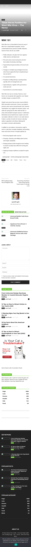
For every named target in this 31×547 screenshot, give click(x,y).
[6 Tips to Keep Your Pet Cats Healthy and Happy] (6, 488)
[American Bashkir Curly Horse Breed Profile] (6, 218)
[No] (29, 542)
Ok (16, 544)
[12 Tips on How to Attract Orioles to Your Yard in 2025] (6, 448)
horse (7, 160)
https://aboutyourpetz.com (15, 204)
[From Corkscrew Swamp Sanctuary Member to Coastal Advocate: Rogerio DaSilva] (6, 440)
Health (3, 317)
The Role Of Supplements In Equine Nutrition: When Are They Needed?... (19, 471)
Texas (20, 160)
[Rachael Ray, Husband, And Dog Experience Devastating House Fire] (6, 480)
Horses (7, 6)
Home (2, 6)
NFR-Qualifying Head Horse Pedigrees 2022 (7, 181)
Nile (11, 160)
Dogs (12, 482)
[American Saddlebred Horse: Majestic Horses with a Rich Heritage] (6, 233)
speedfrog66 (6, 30)
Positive (16, 160)
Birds (3, 299)
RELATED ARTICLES (8, 212)
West (3, 161)
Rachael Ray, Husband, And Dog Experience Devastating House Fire (20, 479)
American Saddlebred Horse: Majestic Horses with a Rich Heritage (19, 233)
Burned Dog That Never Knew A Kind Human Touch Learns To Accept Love (23, 183)
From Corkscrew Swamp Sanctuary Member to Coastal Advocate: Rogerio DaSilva (15, 295)
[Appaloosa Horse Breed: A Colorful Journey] (6, 226)
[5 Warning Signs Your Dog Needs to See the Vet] (6, 456)
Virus (25, 160)
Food (12, 474)
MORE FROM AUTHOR (20, 212)
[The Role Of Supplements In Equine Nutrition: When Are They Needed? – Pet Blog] (6, 472)
